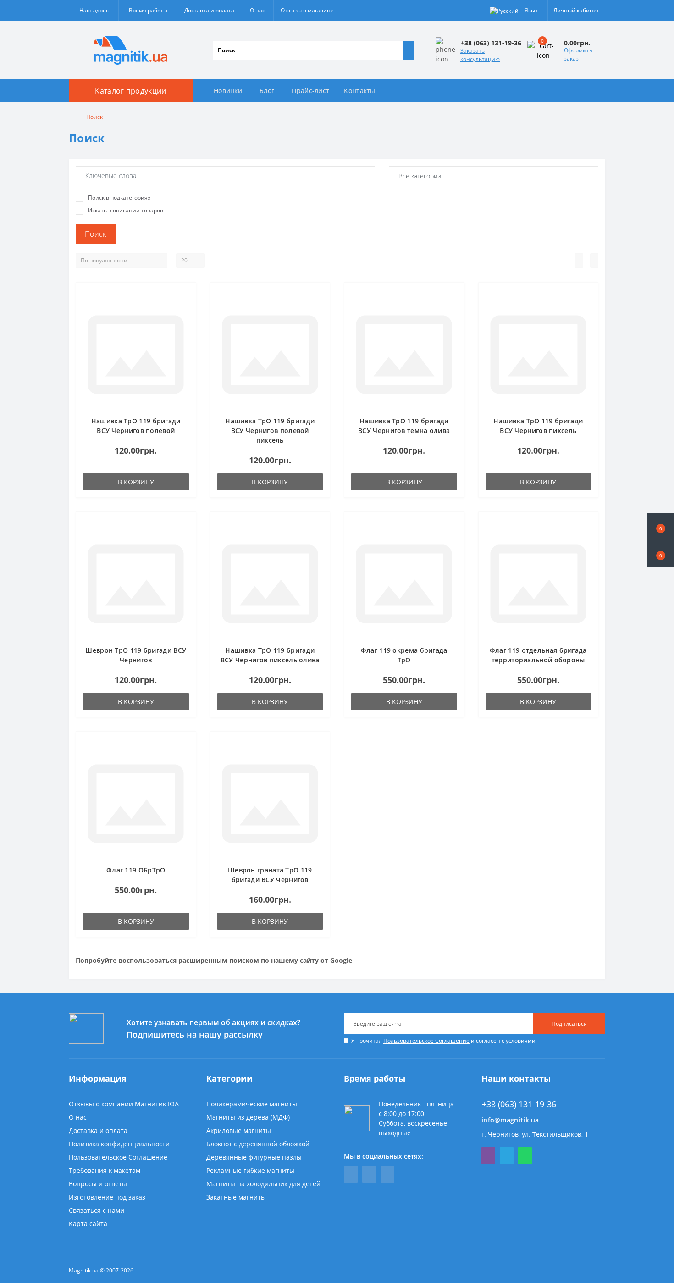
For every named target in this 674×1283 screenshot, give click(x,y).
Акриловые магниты (238, 1130)
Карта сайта (88, 1223)
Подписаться (569, 1024)
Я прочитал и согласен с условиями (443, 1040)
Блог (267, 90)
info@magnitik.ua (510, 1120)
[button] (660, 553)
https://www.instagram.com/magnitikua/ (387, 1174)
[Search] (408, 50)
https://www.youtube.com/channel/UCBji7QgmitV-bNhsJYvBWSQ (369, 1174)
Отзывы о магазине (307, 10)
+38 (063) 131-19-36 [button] (519, 1104)
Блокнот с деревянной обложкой (257, 1143)
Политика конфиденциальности (119, 1143)
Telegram (507, 1155)
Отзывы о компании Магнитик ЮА (124, 1104)
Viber (488, 1155)
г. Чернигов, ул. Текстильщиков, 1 (534, 1134)
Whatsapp (525, 1155)
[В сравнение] (186, 310)
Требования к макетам (104, 1170)
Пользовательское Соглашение (426, 1040)
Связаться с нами (96, 1210)
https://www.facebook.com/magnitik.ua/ (351, 1174)
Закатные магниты (236, 1197)
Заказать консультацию (480, 55)
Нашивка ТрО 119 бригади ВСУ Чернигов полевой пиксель (270, 430)
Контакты (359, 90)
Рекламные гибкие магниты (250, 1170)
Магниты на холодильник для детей (263, 1183)
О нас (257, 10)
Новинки (228, 90)
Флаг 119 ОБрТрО (136, 870)
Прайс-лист (310, 90)
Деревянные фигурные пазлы (254, 1157)
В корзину (136, 482)
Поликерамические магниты (251, 1104)
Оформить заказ (578, 54)
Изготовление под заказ (107, 1197)
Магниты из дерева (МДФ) (248, 1117)
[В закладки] (186, 296)
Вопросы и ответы (98, 1183)
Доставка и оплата (209, 10)
